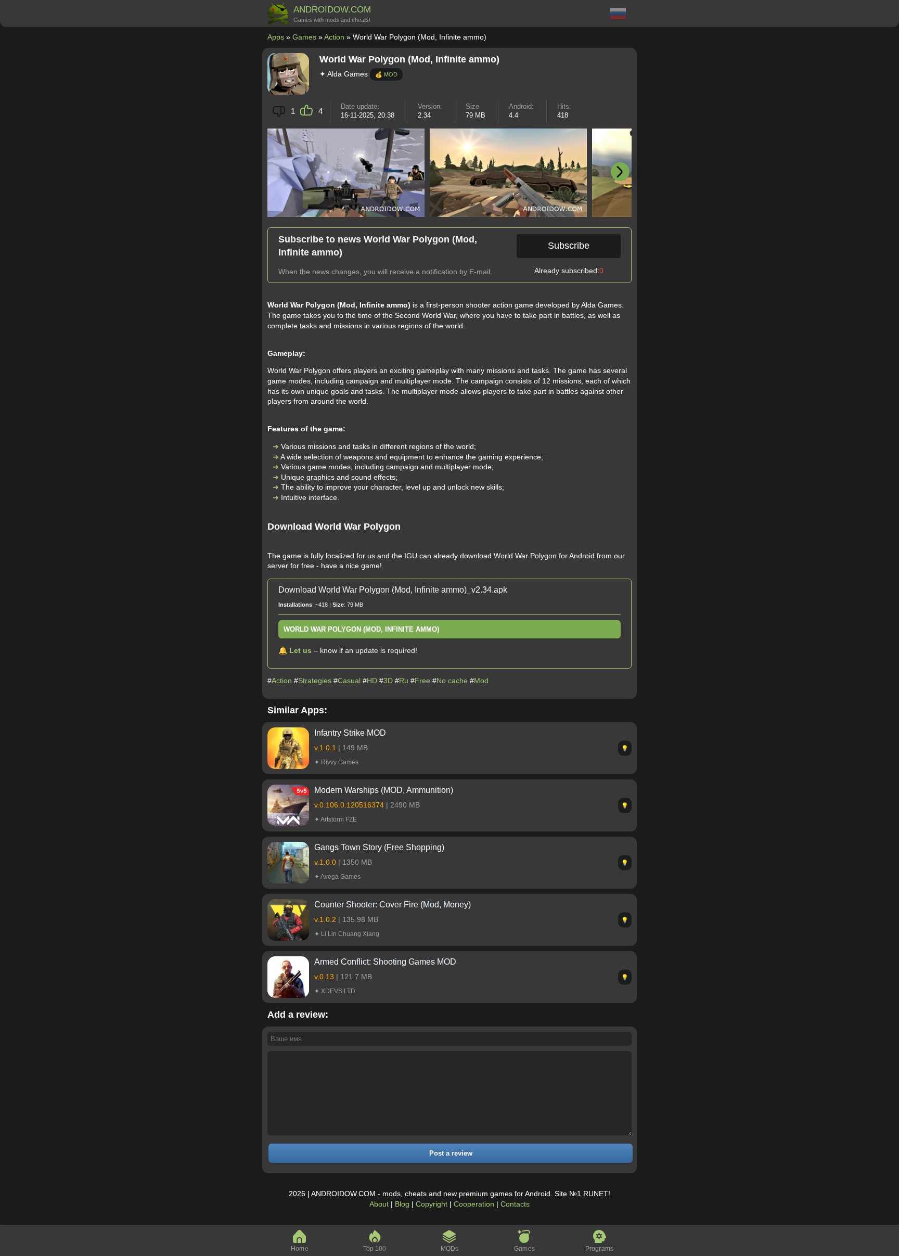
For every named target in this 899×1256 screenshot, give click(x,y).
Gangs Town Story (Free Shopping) (379, 847)
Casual (349, 680)
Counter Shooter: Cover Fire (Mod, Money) (392, 904)
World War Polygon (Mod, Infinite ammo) (361, 629)
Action (334, 37)
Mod (481, 680)
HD (372, 680)
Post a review (450, 1153)
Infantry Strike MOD (350, 732)
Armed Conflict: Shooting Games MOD (385, 961)
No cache (452, 680)
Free (422, 680)
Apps (275, 37)
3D (388, 680)
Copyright (431, 1204)
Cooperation (474, 1204)
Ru (403, 680)
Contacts (515, 1204)
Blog (402, 1204)
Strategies (314, 680)
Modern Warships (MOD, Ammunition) (383, 790)
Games (304, 37)
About (379, 1204)
